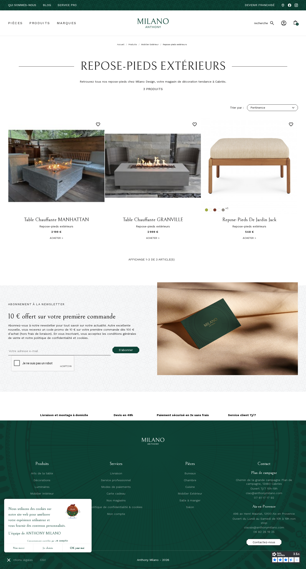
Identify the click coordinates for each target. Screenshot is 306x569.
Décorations (42, 480)
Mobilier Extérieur (190, 493)
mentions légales (21, 560)
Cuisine (190, 486)
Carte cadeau (116, 493)
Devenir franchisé (260, 5)
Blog (47, 5)
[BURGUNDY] (214, 210)
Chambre (190, 480)
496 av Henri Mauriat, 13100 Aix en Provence (264, 513)
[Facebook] (289, 5)
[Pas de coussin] (219, 210)
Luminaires (42, 486)
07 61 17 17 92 (264, 497)
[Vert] (206, 210)
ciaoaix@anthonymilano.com (264, 527)
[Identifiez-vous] (283, 23)
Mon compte (116, 514)
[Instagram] (296, 5)
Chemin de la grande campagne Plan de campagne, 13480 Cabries (264, 481)
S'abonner (126, 350)
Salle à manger (189, 500)
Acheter (56, 238)
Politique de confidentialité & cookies (116, 507)
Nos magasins (116, 500)
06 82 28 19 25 (264, 531)
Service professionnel (116, 480)
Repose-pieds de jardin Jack (249, 219)
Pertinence (257, 107)
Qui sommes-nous (22, 5)
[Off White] (210, 210)
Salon (190, 507)
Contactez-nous (264, 542)
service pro (67, 5)
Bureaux (190, 473)
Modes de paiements (116, 486)
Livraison (116, 473)
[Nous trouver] (283, 5)
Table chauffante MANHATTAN (56, 219)
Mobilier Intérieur (42, 493)
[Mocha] (223, 210)
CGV (43, 560)
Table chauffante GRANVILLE (153, 219)
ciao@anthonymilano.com (264, 493)
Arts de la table (42, 473)
